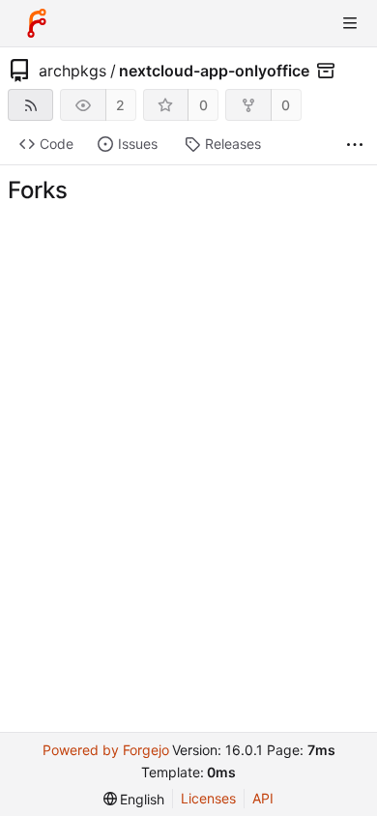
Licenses (208, 798)
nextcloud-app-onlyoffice (214, 70)
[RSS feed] (30, 105)
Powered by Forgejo (106, 750)
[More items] (354, 144)
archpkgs (72, 70)
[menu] (134, 799)
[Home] (37, 23)
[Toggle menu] (350, 23)
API (263, 798)
